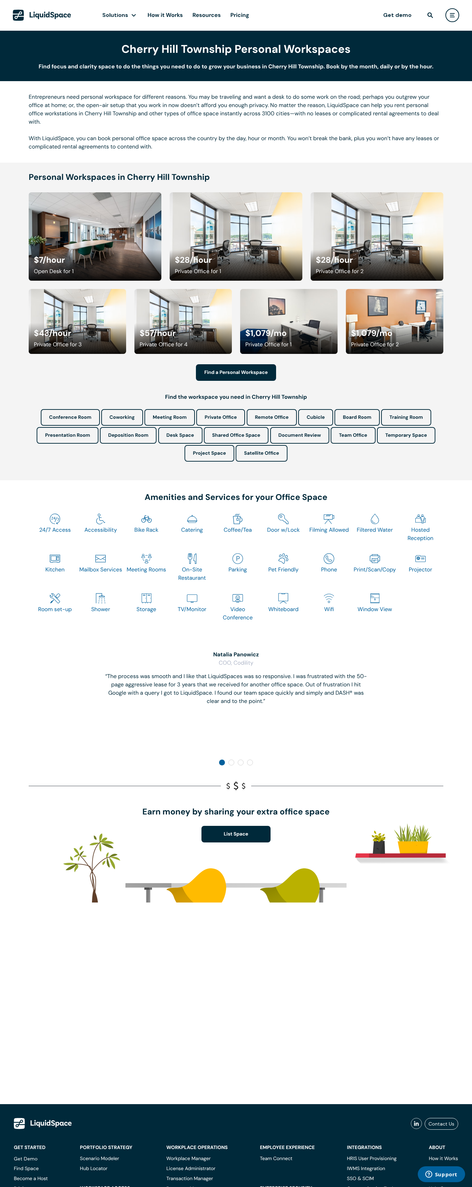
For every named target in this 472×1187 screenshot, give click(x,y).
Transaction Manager (189, 1179)
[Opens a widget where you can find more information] (441, 1175)
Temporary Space (406, 435)
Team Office (353, 435)
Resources (206, 15)
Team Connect (276, 1159)
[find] (430, 15)
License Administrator (190, 1169)
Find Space (26, 1169)
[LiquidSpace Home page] (42, 15)
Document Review (300, 435)
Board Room (357, 417)
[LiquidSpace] (43, 1123)
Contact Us (441, 1124)
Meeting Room (170, 417)
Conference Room (70, 417)
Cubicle (315, 417)
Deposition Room (128, 435)
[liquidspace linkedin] (416, 1124)
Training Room (406, 417)
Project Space (209, 453)
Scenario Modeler (99, 1159)
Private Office (221, 417)
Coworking (122, 417)
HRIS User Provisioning (372, 1159)
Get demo (397, 15)
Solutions (115, 15)
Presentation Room (67, 435)
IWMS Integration (366, 1169)
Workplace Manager (188, 1159)
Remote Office (272, 417)
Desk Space (180, 435)
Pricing (239, 15)
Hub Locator (93, 1169)
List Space (236, 834)
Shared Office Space (236, 435)
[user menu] (452, 15)
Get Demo (26, 1159)
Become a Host (31, 1179)
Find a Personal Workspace (236, 372)
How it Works (165, 15)
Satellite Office (261, 453)
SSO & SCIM (360, 1179)
